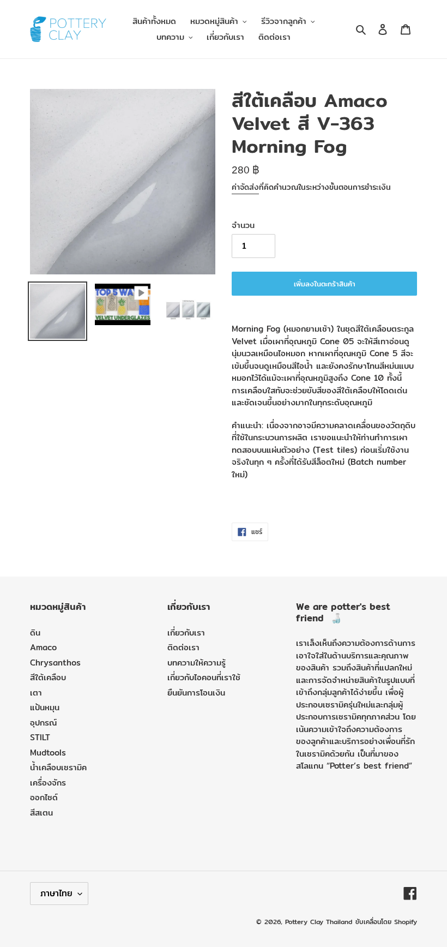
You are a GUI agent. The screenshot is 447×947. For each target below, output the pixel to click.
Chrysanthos (55, 662)
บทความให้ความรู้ (196, 662)
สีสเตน (41, 812)
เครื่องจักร (48, 782)
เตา (36, 692)
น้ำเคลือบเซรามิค (58, 767)
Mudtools (48, 752)
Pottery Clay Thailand (318, 921)
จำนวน (243, 225)
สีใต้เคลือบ (48, 677)
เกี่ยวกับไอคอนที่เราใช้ (203, 677)
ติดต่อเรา (183, 647)
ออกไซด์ (44, 797)
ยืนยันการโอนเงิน (196, 692)
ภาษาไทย (56, 893)
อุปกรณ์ (43, 722)
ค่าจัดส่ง (245, 187)
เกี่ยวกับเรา (186, 632)
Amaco (43, 647)
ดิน (35, 632)
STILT (40, 737)
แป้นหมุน (44, 707)
